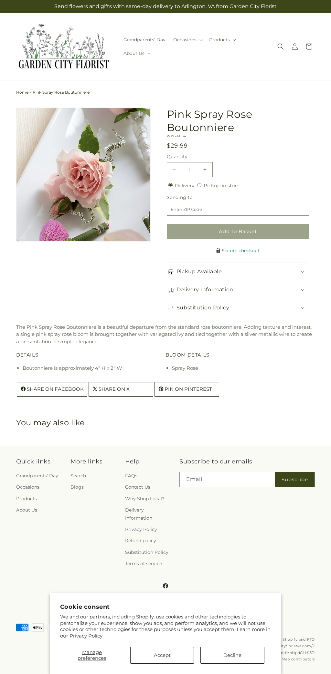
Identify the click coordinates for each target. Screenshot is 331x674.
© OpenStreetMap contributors (284, 659)
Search (78, 476)
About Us (26, 510)
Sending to (189, 197)
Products (26, 499)
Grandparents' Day (37, 476)
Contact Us (137, 487)
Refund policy (140, 541)
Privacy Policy (85, 636)
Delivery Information (138, 514)
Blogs (77, 487)
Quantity (177, 157)
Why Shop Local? (145, 499)
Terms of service (143, 563)
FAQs (131, 476)
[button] (187, 40)
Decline (232, 655)
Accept (162, 655)
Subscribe (295, 479)
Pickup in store (222, 185)
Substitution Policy (146, 552)
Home (22, 92)
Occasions (27, 487)
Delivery (185, 185)
